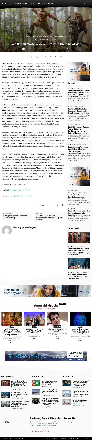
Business (70, 88)
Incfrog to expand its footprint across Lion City (15, 217)
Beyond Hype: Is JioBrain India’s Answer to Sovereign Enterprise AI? (81, 393)
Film (34, 36)
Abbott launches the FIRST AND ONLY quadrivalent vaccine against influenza (49, 218)
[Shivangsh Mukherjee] (24, 49)
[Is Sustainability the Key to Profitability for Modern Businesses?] (36, 392)
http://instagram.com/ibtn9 (21, 196)
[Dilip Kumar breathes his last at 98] (57, 319)
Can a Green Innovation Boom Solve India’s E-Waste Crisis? (49, 382)
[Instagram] (84, 3)
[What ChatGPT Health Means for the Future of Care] (66, 402)
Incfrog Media (7, 438)
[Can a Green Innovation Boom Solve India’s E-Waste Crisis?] (36, 383)
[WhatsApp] (60, 57)
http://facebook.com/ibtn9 (20, 190)
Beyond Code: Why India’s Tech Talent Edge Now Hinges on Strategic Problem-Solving (81, 383)
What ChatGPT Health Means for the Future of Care (80, 401)
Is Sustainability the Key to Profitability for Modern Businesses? (51, 391)
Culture (28, 36)
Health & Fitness (73, 190)
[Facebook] (81, 3)
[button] (88, 3)
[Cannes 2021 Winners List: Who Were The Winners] (34, 319)
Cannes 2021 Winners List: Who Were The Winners (34, 331)
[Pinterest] (55, 57)
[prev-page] (43, 347)
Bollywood (57, 326)
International (44, 39)
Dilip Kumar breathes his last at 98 (57, 330)
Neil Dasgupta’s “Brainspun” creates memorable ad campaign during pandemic (12, 332)
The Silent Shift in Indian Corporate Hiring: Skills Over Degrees (77, 111)
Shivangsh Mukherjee (35, 49)
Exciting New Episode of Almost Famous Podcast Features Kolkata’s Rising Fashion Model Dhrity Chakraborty (50, 401)
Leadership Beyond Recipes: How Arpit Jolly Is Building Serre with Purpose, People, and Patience (79, 94)
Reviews (54, 39)
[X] (50, 57)
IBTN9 (12, 342)
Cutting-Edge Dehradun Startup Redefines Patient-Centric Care (78, 195)
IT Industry (71, 144)
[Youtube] (72, 423)
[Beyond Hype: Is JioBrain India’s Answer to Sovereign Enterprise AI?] (66, 393)
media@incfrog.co (43, 431)
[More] (62, 205)
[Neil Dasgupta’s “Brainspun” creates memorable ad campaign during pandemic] (11, 319)
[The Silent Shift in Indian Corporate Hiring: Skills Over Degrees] (79, 263)
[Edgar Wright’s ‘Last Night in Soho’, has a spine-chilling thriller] (80, 319)
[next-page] (48, 347)
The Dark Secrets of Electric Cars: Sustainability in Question (79, 213)
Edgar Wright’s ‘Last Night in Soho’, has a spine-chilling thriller (80, 331)
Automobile (71, 208)
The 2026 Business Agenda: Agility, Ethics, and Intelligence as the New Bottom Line (78, 130)
